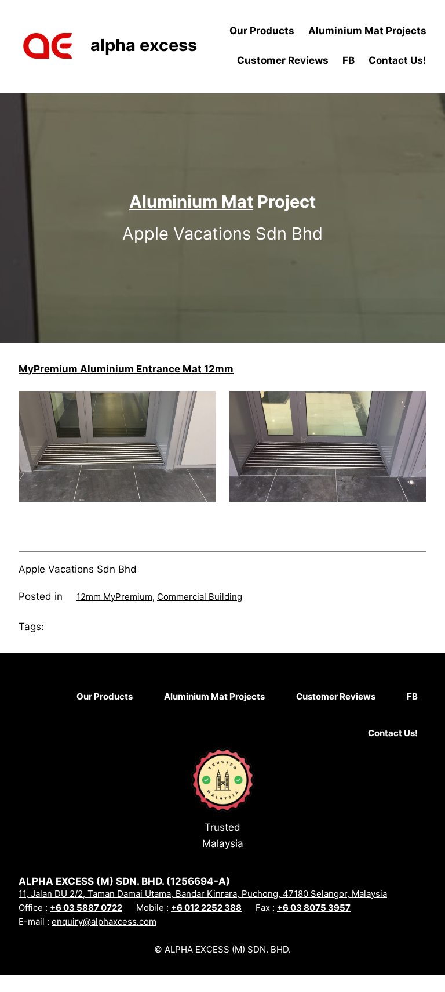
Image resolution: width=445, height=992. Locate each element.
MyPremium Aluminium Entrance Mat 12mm (126, 369)
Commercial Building (199, 596)
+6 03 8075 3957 (314, 907)
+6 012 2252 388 (206, 907)
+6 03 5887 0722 (86, 907)
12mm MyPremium (114, 596)
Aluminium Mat (191, 201)
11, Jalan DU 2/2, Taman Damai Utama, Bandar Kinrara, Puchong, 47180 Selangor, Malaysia (203, 893)
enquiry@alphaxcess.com (104, 921)
